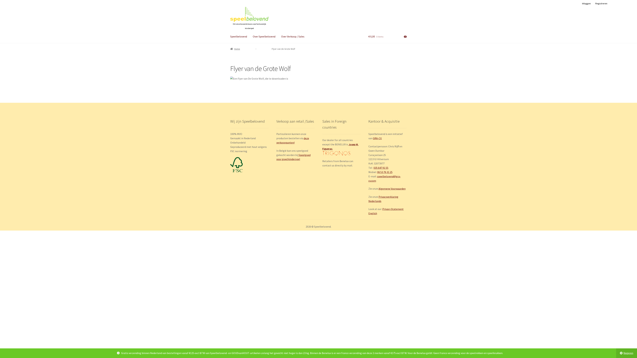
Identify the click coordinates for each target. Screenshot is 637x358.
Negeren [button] (628, 353)
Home (237, 48)
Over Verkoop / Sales (292, 36)
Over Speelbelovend (264, 36)
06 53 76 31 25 (384, 172)
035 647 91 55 (381, 167)
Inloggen (586, 3)
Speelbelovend (238, 36)
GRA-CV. (377, 138)
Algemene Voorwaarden (392, 188)
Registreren (601, 3)
